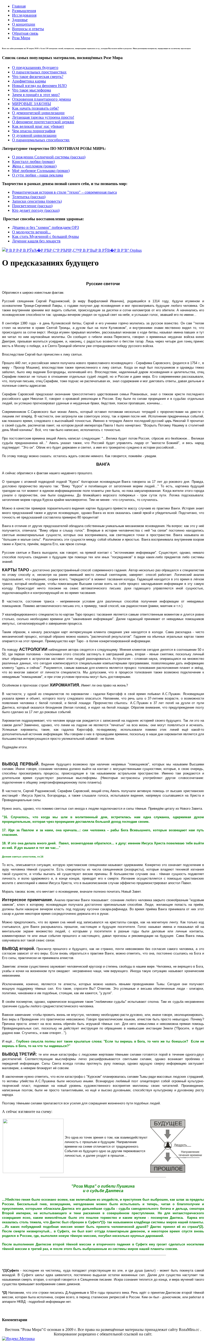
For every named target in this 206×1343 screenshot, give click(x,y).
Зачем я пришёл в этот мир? (36, 95)
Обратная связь (25, 33)
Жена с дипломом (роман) (34, 166)
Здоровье (20, 20)
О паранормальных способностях (41, 140)
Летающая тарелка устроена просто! (43, 117)
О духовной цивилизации (34, 135)
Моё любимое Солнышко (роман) (41, 170)
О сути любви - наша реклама (37, 175)
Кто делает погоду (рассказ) (36, 210)
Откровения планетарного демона (41, 99)
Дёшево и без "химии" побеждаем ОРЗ (45, 227)
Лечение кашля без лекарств (36, 241)
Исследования (24, 15)
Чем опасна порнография (33, 131)
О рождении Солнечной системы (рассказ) (48, 157)
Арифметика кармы (29, 81)
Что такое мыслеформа (31, 90)
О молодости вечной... (31, 232)
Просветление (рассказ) (32, 206)
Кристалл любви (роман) (33, 161)
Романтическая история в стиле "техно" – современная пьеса (64, 192)
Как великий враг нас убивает (38, 126)
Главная (19, 6)
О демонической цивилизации (38, 113)
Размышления (24, 11)
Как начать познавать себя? (35, 108)
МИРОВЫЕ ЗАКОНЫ (31, 104)
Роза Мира (21, 38)
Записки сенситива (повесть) (37, 201)
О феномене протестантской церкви (43, 122)
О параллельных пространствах (39, 72)
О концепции (23, 24)
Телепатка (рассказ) (28, 197)
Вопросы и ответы (28, 29)
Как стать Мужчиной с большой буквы (45, 236)
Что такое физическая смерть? (37, 76)
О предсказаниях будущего (35, 67)
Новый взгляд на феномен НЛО (39, 85)
